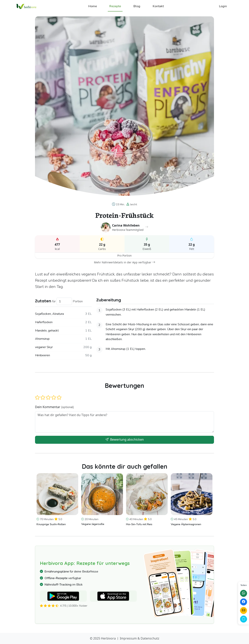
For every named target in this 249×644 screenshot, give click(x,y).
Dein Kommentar (54, 407)
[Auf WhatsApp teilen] (243, 593)
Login (223, 6)
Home (92, 6)
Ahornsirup (42, 339)
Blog (136, 6)
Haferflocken (44, 322)
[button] (37, 397)
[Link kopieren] (243, 619)
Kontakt (158, 6)
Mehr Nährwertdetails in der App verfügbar (122, 262)
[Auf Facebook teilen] (243, 601)
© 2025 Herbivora (103, 638)
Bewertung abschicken (126, 439)
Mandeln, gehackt (47, 330)
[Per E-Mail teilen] (243, 610)
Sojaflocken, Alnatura (49, 314)
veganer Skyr (44, 347)
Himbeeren (42, 355)
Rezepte (115, 6)
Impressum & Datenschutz (139, 638)
